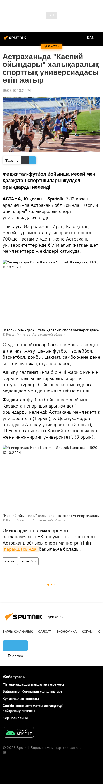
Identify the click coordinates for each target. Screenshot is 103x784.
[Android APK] (19, 733)
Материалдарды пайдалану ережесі (33, 684)
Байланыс (11, 691)
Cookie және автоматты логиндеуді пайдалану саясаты (33, 708)
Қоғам (87, 631)
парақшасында (21, 549)
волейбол (29, 561)
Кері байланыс (15, 718)
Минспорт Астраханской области (41, 334)
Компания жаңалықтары (42, 691)
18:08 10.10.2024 (17, 90)
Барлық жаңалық (18, 631)
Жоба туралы (14, 676)
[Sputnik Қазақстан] (16, 39)
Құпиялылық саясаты (21, 698)
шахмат (10, 561)
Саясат (44, 631)
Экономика (66, 631)
